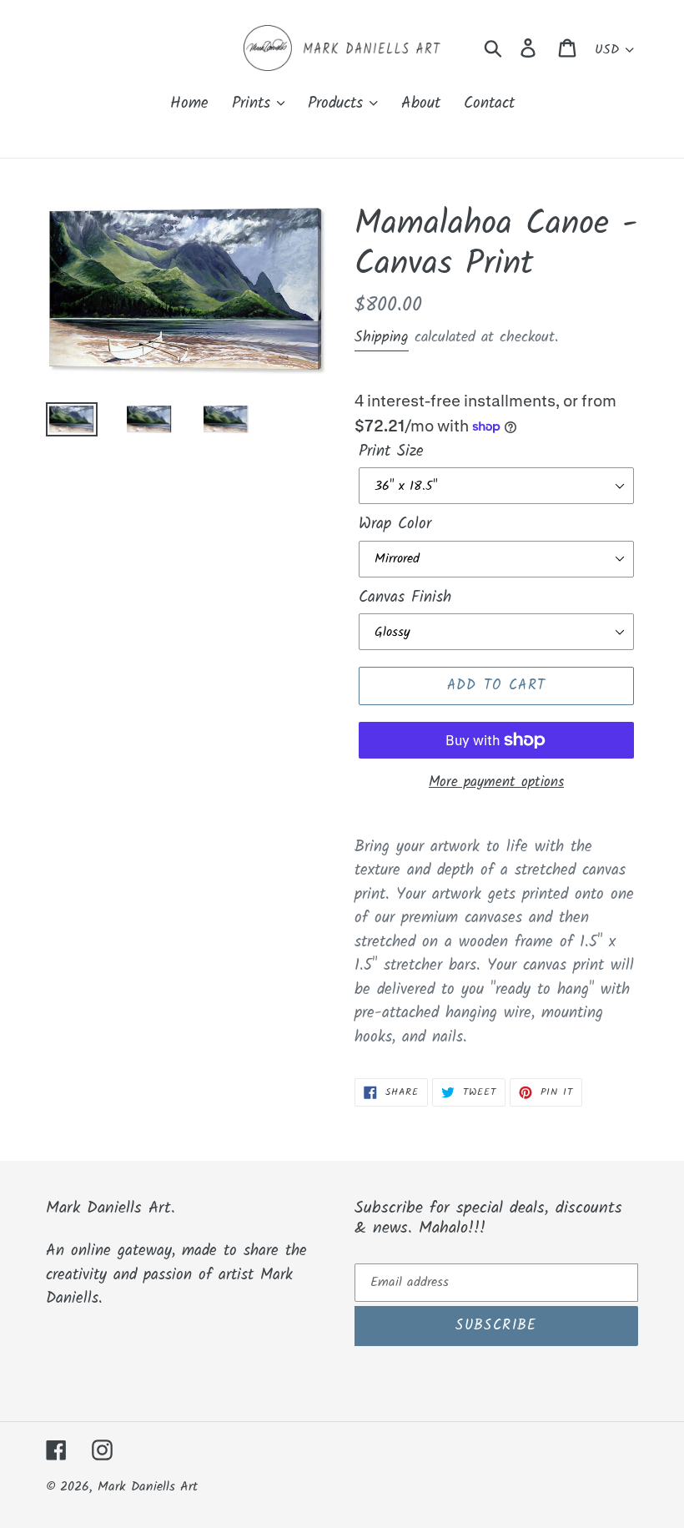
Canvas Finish (405, 598)
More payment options (496, 783)
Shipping (382, 337)
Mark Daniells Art (148, 1486)
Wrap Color (395, 524)
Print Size (391, 452)
